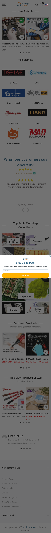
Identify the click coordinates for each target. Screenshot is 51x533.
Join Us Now (25, 275)
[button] (46, 5)
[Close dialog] (50, 256)
